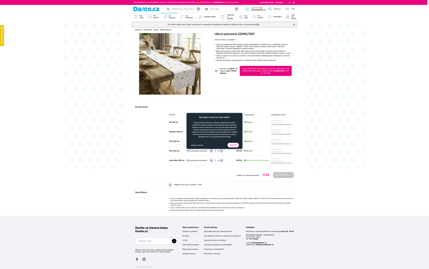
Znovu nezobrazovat (294, 24)
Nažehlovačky (210, 17)
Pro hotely (260, 17)
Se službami (277, 123)
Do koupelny (189, 17)
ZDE (257, 24)
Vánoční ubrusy (165, 30)
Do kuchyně (172, 17)
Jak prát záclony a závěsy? (215, 240)
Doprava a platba (190, 231)
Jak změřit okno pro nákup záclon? (218, 231)
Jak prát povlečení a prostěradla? (218, 245)
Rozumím (233, 145)
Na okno (142, 17)
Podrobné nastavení (197, 145)
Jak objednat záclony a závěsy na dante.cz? (222, 236)
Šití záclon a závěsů (212, 254)
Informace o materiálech (214, 249)
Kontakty (279, 2)
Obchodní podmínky (191, 245)
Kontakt (186, 236)
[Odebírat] (174, 241)
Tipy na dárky (293, 17)
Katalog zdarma (189, 254)
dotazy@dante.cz (258, 10)
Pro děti (246, 17)
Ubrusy (156, 30)
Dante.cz (138, 30)
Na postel (156, 17)
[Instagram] (293, 2)
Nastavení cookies (190, 249)
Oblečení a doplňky (230, 17)
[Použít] (236, 9)
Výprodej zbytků (267, 2)
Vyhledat (198, 9)
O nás (185, 240)
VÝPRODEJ (277, 17)
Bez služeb (277, 120)
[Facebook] (289, 2)
